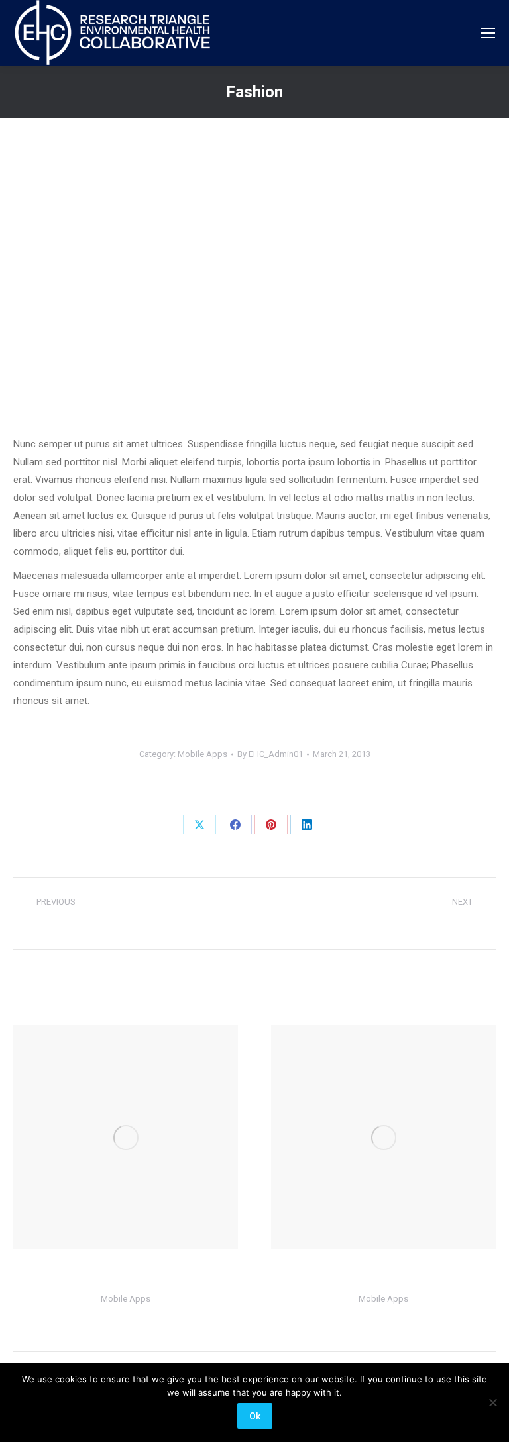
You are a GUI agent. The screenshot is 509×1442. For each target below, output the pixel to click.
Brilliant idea (384, 1276)
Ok (254, 1416)
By (270, 754)
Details (126, 1137)
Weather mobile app (126, 1276)
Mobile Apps (202, 754)
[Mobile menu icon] (488, 33)
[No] (492, 1402)
